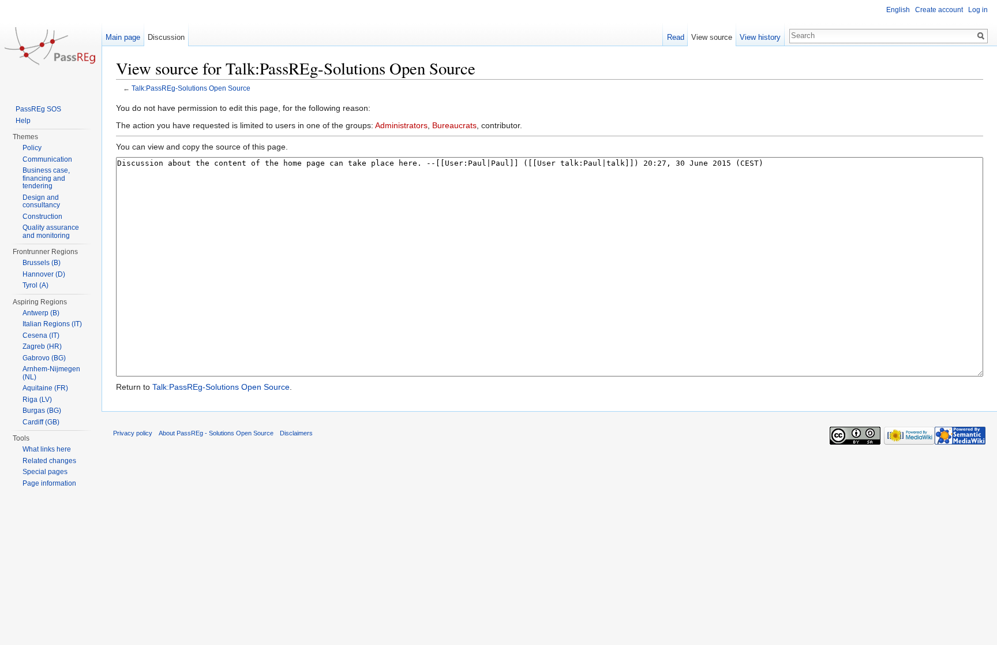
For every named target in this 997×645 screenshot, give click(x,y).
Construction (42, 216)
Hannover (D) (44, 274)
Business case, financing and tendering (46, 178)
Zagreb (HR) (42, 346)
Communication (47, 159)
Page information (49, 483)
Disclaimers (296, 433)
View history (760, 37)
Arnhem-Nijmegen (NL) (51, 373)
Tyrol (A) (35, 285)
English (898, 10)
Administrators (401, 125)
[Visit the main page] (51, 46)
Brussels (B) (42, 263)
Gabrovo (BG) (44, 358)
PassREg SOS (38, 109)
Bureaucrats (454, 125)
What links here (47, 449)
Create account (939, 10)
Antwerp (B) (41, 313)
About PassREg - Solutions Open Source (216, 433)
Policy (32, 148)
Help (23, 121)
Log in (978, 10)
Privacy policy (132, 433)
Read (675, 37)
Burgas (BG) (42, 411)
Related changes (49, 461)
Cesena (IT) (41, 335)
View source (711, 37)
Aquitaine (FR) (45, 388)
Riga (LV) (37, 400)
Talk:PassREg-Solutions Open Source (191, 88)
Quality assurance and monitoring (51, 231)
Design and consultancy (41, 201)
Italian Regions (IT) (52, 324)
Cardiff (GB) (41, 422)
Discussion (166, 37)
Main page (123, 37)
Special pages (45, 472)
